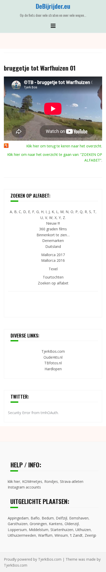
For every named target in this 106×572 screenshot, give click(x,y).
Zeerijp (90, 535)
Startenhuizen (61, 529)
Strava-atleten (71, 481)
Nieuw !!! (53, 223)
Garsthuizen (18, 523)
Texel (53, 268)
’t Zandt (76, 535)
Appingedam (18, 518)
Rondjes (51, 481)
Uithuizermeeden (22, 535)
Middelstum (38, 529)
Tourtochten (53, 277)
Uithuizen (83, 529)
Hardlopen (53, 368)
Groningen (38, 523)
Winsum (61, 535)
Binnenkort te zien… (53, 234)
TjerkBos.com (53, 351)
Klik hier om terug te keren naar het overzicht (63, 146)
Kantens (56, 523)
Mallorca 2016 (53, 260)
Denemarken (53, 240)
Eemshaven (79, 518)
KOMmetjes (32, 481)
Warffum (45, 535)
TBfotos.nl (53, 362)
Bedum (48, 518)
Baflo (35, 518)
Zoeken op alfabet (53, 283)
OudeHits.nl (53, 357)
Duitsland (53, 246)
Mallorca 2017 (53, 254)
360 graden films (53, 228)
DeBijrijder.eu (53, 6)
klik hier (14, 481)
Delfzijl (61, 518)
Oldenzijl (72, 523)
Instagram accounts (24, 487)
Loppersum (17, 529)
